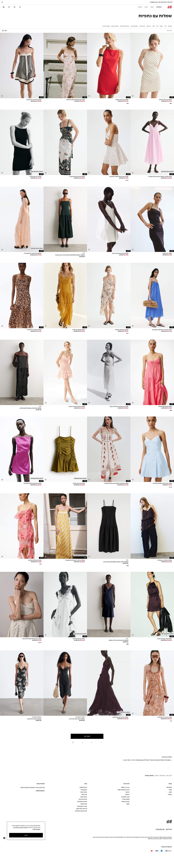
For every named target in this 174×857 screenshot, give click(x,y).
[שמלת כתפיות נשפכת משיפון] (65, 372)
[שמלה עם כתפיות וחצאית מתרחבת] (108, 142)
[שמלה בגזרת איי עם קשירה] (152, 683)
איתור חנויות (83, 792)
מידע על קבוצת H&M (123, 790)
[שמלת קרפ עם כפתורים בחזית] (108, 219)
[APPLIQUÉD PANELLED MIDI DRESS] (22, 372)
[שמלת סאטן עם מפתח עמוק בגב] (22, 449)
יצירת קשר (84, 795)
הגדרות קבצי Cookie (81, 811)
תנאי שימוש (84, 804)
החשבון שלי (84, 790)
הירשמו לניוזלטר (40, 791)
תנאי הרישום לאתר (82, 806)
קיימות (127, 792)
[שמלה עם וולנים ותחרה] (65, 604)
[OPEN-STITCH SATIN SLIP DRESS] (108, 604)
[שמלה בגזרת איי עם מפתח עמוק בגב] (152, 295)
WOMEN (159, 7)
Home (140, 7)
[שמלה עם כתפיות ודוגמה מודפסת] (65, 65)
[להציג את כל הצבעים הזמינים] (171, 103)
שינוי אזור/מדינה (160, 829)
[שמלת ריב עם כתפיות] (22, 142)
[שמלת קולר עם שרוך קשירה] (152, 604)
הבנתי (26, 835)
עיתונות (127, 795)
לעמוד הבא (87, 736)
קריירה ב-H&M (125, 787)
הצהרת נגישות (125, 802)
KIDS (146, 7)
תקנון (128, 804)
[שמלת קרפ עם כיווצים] (65, 449)
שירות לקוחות (83, 787)
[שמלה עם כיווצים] (152, 219)
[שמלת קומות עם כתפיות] (152, 372)
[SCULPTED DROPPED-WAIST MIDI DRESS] (108, 526)
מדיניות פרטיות (83, 799)
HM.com (169, 776)
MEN (152, 7)
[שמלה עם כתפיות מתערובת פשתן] (108, 372)
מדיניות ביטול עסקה (81, 809)
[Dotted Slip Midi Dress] (65, 683)
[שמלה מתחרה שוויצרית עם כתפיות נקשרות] (152, 142)
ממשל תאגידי (125, 799)
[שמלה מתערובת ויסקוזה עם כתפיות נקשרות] (108, 449)
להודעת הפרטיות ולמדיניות (20, 827)
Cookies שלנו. (36, 829)
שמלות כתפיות (149, 776)
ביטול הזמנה (83, 797)
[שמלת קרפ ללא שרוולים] (152, 65)
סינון (5, 31)
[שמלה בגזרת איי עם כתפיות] (22, 65)
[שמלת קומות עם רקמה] (65, 295)
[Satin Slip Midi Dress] (22, 683)
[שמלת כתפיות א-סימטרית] (22, 295)
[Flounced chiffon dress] (22, 219)
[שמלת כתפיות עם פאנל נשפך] (108, 683)
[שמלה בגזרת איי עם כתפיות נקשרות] (65, 526)
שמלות (157, 776)
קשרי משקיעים (125, 797)
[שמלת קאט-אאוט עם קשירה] (65, 142)
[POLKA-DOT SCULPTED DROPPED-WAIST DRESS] (65, 219)
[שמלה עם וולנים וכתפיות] (108, 295)
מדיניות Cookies (82, 802)
